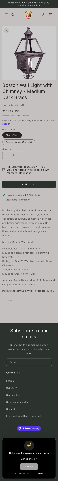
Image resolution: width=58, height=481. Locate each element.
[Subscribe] (48, 362)
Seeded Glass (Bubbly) (19, 142)
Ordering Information (17, 402)
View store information (18, 199)
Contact (10, 409)
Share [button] (8, 300)
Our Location (13, 395)
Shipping (5, 115)
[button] (6, 14)
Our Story (11, 388)
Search (10, 381)
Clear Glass (12, 135)
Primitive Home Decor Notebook (23, 416)
